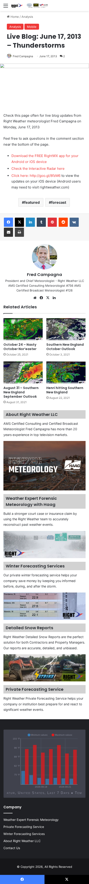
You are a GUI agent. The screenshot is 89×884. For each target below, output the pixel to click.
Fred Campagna (23, 56)
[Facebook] (8, 222)
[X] (19, 222)
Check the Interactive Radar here (38, 168)
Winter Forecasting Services (24, 834)
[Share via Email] (8, 232)
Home (14, 16)
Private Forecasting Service (23, 827)
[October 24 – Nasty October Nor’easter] (23, 329)
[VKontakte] (74, 222)
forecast (58, 202)
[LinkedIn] (30, 222)
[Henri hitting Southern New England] (66, 372)
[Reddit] (63, 222)
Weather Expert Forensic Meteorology (31, 820)
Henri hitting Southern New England (64, 390)
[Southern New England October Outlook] (66, 329)
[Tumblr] (41, 222)
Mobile (32, 26)
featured (32, 202)
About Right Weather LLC (22, 841)
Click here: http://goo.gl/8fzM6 (35, 175)
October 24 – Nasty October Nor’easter (20, 346)
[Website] (35, 298)
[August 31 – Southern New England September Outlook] (23, 372)
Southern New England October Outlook (65, 346)
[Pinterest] (52, 222)
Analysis (27, 16)
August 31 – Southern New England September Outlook (21, 392)
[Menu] (5, 7)
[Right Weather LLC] (29, 5)
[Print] (19, 232)
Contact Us (11, 848)
